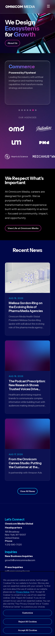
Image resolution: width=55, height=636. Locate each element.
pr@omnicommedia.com (17, 571)
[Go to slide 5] (30, 110)
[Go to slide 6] (33, 110)
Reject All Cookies (27, 621)
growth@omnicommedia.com (20, 560)
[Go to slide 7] (36, 110)
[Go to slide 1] (19, 110)
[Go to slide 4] (27, 110)
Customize (27, 613)
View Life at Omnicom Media (23, 228)
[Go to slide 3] (25, 110)
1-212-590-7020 (13, 544)
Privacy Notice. (22, 592)
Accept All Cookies (27, 630)
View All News (27, 491)
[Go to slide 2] (22, 110)
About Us (12, 43)
